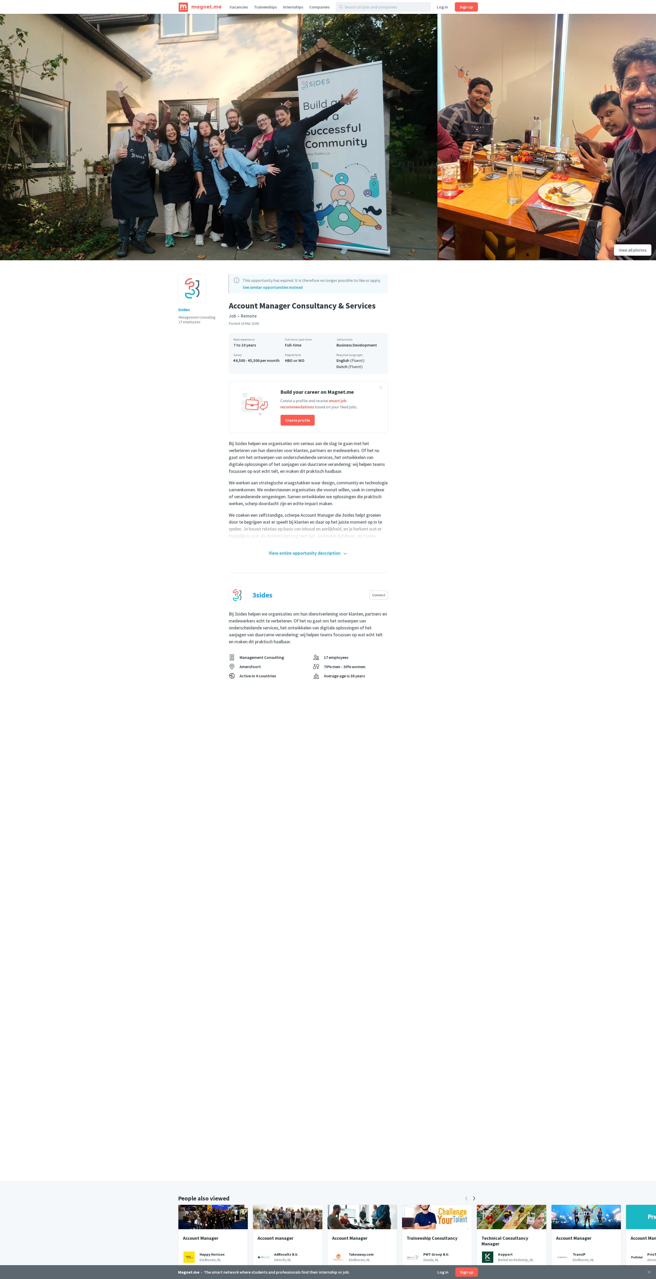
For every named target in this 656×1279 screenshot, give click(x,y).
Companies (319, 6)
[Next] (474, 1198)
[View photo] (218, 137)
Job (232, 316)
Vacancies (239, 6)
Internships (293, 6)
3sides (184, 309)
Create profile (297, 420)
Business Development (356, 345)
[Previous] (466, 1198)
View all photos (633, 250)
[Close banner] (381, 388)
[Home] (200, 7)
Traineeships (265, 6)
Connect (378, 595)
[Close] (649, 1272)
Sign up (466, 6)
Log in (442, 6)
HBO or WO (294, 360)
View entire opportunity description (305, 553)
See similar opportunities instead (273, 287)
